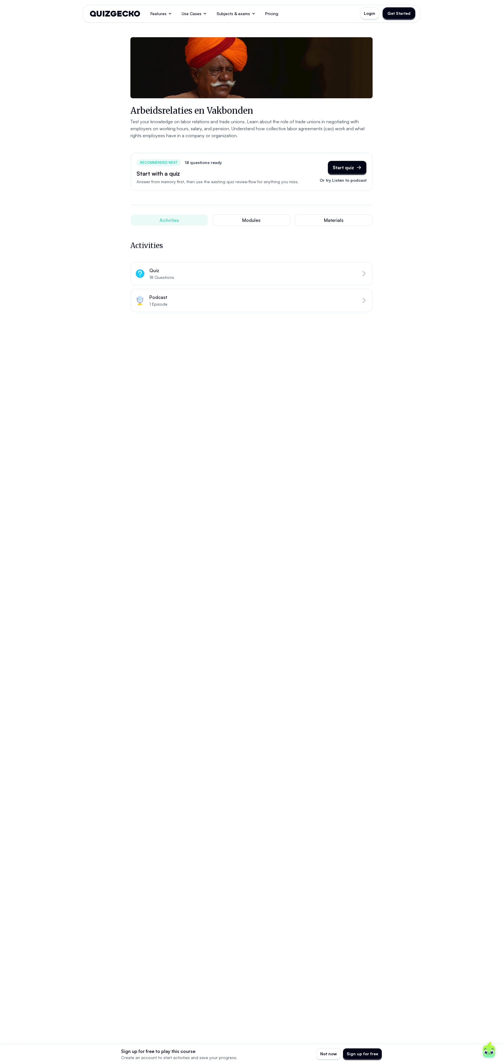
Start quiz (343, 167)
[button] (251, 273)
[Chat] (489, 1050)
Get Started (398, 13)
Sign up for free (362, 1053)
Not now (328, 1053)
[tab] (169, 220)
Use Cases (191, 13)
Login (369, 13)
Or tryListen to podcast (343, 180)
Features (158, 13)
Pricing (271, 13)
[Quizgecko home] (115, 13)
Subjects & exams (233, 13)
